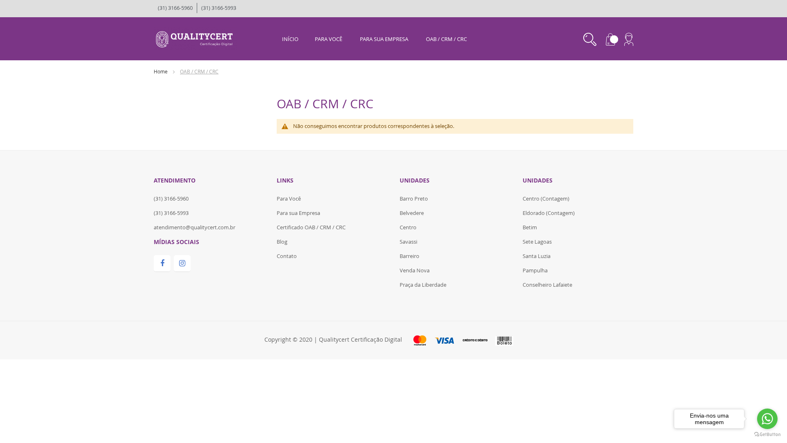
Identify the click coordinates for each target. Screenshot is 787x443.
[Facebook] (162, 263)
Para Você (289, 198)
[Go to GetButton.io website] (767, 434)
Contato (287, 256)
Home (161, 71)
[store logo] (195, 38)
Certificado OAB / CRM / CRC (311, 227)
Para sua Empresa (298, 213)
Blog (282, 241)
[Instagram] (182, 263)
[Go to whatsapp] (767, 419)
